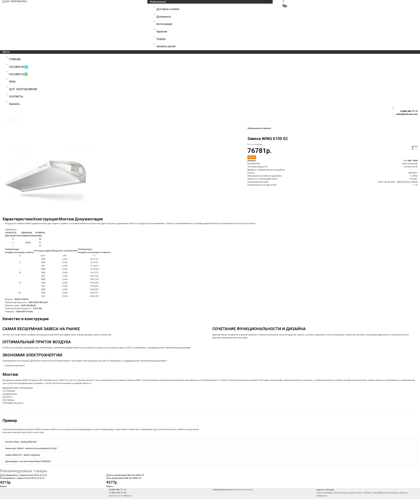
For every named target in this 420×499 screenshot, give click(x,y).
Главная (13, 117)
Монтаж (66, 219)
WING (11, 120)
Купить (3, 486)
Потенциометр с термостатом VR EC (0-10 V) (22, 478)
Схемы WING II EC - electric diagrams (22, 455)
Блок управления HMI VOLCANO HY (123, 478)
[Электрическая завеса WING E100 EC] (46, 214)
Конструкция (45, 219)
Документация (89, 219)
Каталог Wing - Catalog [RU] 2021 (21, 442)
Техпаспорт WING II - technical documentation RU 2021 (31, 448)
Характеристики (17, 219)
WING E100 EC (15, 123)
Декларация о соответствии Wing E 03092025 (28, 461)
